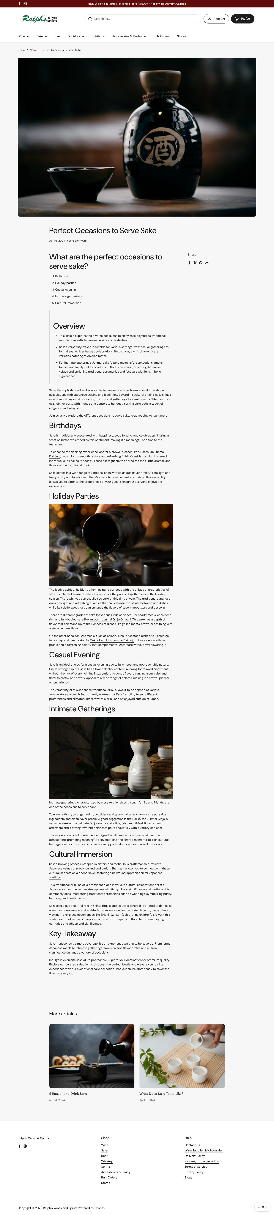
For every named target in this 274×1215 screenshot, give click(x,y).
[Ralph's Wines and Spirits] (40, 18)
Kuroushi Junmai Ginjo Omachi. (110, 619)
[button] (242, 18)
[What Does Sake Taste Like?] (182, 1056)
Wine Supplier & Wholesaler (204, 1150)
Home (21, 50)
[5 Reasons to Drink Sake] (92, 1056)
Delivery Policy (195, 1156)
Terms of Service (196, 1167)
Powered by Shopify (91, 1208)
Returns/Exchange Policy (202, 1161)
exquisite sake (73, 960)
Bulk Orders (109, 1177)
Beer (104, 1156)
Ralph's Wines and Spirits (60, 1208)
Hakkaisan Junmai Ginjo (148, 819)
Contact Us (192, 1145)
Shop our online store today (133, 969)
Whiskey (107, 1161)
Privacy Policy (194, 1172)
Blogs (188, 1177)
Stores (105, 1183)
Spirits (105, 1167)
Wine (104, 1145)
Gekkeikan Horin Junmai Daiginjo (112, 640)
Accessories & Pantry (116, 1172)
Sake (104, 1150)
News (33, 50)
